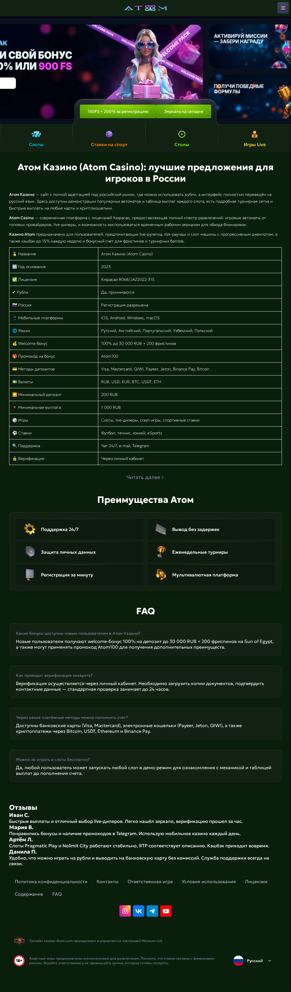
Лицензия (256, 881)
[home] (145, 8)
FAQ (57, 894)
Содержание (29, 894)
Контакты (108, 881)
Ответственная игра (150, 881)
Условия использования (209, 881)
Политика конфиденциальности (51, 881)
